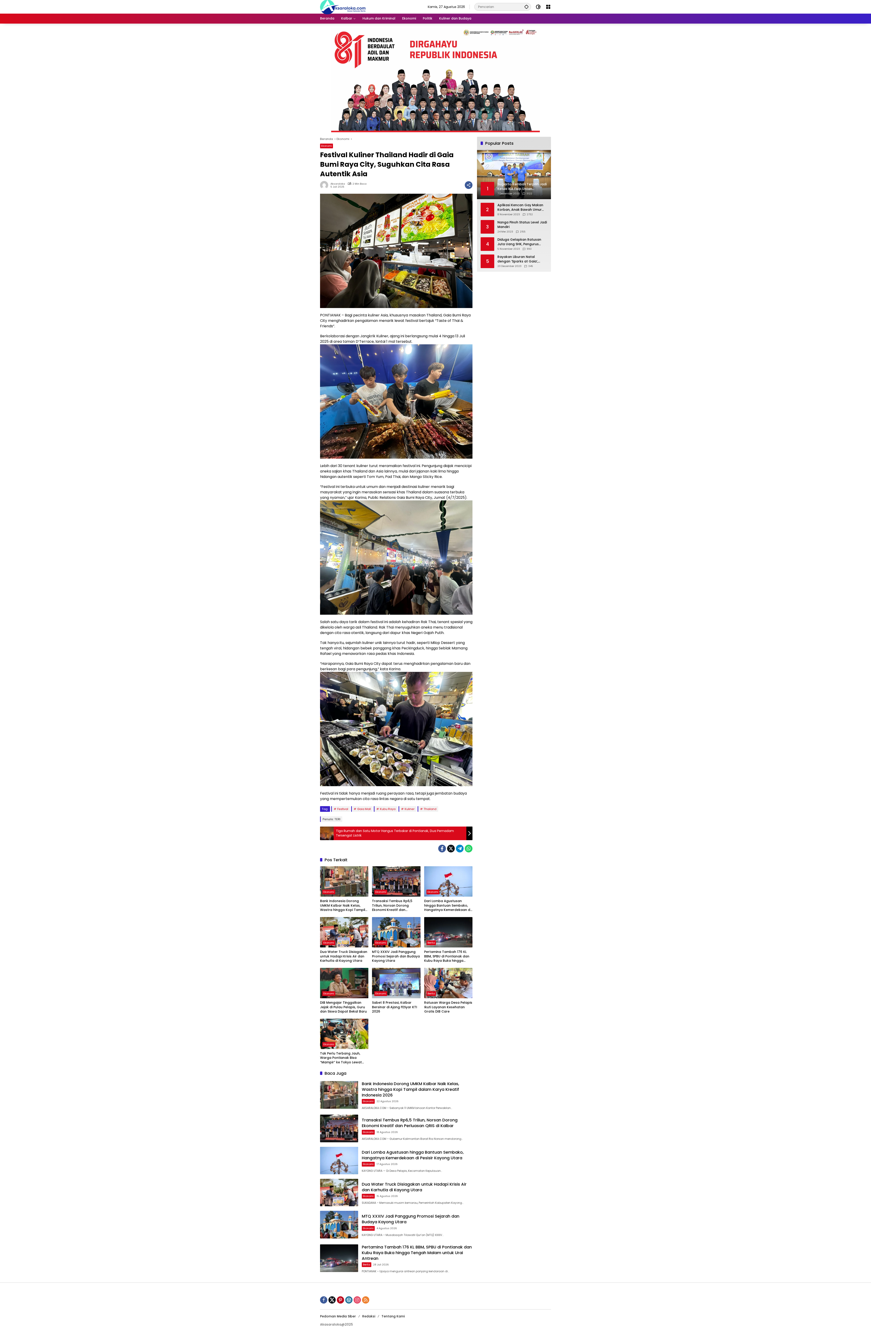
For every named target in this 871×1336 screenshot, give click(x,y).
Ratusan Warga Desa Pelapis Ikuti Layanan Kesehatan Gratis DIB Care (448, 1007)
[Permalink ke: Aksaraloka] (325, 185)
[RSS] (365, 1300)
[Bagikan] (468, 185)
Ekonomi (326, 146)
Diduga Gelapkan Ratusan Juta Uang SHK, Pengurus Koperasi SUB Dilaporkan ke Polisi (520, 241)
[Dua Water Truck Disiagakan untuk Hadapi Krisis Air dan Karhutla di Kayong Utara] (344, 932)
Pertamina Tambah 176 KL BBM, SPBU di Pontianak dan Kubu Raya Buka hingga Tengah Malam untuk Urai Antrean (446, 956)
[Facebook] (442, 848)
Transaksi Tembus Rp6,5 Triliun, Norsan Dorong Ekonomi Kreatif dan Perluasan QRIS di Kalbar (392, 905)
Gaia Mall (364, 809)
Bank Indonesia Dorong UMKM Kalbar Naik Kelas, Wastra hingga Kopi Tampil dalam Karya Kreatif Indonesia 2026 (342, 905)
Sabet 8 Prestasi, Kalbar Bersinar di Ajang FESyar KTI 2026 (394, 1007)
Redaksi (368, 1316)
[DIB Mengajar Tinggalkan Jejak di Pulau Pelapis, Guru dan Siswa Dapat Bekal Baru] (344, 983)
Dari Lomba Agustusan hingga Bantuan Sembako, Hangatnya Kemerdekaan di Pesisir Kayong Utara (447, 905)
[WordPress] (348, 1300)
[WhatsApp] (468, 848)
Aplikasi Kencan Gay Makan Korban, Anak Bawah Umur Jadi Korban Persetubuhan (520, 207)
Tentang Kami (393, 1316)
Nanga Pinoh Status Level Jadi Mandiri (522, 224)
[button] (526, 6)
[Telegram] (460, 848)
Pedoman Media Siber (338, 1316)
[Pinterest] (340, 1300)
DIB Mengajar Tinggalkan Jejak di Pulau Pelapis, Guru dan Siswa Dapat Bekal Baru (343, 1007)
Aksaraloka (337, 184)
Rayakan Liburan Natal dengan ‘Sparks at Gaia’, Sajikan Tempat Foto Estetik (520, 259)
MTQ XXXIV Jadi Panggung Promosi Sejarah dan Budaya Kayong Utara (396, 956)
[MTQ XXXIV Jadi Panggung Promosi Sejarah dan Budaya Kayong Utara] (396, 932)
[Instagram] (357, 1300)
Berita (431, 942)
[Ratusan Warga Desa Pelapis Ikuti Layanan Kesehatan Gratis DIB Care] (448, 983)
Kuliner (410, 809)
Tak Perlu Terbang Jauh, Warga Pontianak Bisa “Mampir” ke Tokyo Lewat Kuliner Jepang (341, 1058)
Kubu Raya (388, 809)
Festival (342, 809)
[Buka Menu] (548, 7)
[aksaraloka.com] (342, 6)
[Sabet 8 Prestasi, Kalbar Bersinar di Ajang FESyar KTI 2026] (396, 983)
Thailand (430, 809)
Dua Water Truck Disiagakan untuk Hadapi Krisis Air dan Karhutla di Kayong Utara (343, 956)
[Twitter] (451, 848)
